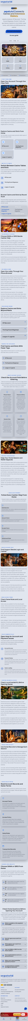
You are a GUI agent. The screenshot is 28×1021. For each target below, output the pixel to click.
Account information (14, 31)
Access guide (14, 35)
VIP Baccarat (4, 989)
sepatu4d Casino (5, 1007)
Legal (2, 1003)
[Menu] (25, 2)
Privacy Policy (4, 1001)
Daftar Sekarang (17, 1014)
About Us (3, 998)
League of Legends (5, 993)
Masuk (23, 1014)
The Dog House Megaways (7, 991)
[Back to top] (25, 1008)
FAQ (2, 1005)
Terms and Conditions (6, 999)
